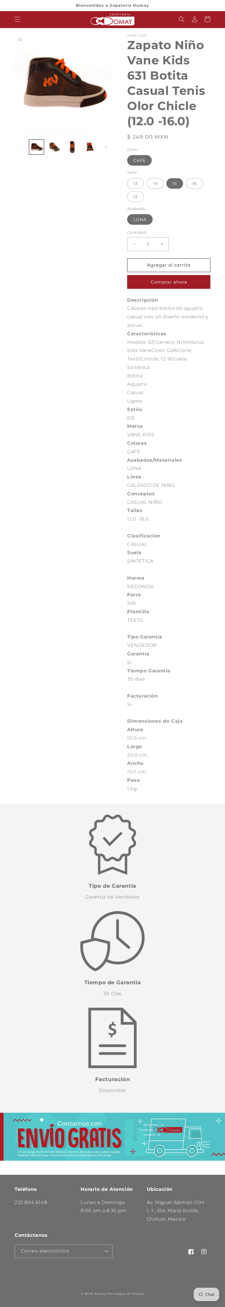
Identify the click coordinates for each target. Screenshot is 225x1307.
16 (194, 183)
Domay (100, 1294)
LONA (139, 219)
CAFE (139, 160)
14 (155, 183)
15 (175, 183)
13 (135, 183)
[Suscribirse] (105, 1251)
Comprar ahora (169, 282)
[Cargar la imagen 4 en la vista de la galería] (90, 147)
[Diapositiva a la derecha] (106, 146)
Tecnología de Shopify (125, 1294)
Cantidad (136, 232)
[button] (17, 19)
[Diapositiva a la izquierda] (21, 146)
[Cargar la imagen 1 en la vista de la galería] (36, 147)
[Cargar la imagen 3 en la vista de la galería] (72, 147)
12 (135, 196)
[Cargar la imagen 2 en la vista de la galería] (54, 147)
